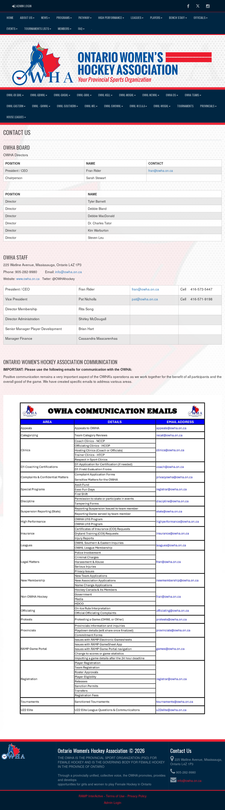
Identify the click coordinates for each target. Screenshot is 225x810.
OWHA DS (171, 95)
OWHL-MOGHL (126, 95)
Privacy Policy (137, 796)
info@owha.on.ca (68, 271)
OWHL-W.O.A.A (137, 106)
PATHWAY (83, 17)
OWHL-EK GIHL (14, 95)
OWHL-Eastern (15, 106)
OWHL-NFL (90, 106)
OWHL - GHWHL (40, 106)
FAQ (80, 28)
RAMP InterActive (91, 796)
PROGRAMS (63, 17)
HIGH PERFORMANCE (110, 17)
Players (155, 17)
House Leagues (15, 117)
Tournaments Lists (36, 28)
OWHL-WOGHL (161, 106)
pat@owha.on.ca (145, 298)
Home (10, 17)
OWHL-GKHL (83, 95)
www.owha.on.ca (28, 278)
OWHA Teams (192, 95)
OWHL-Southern (66, 106)
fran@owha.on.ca (160, 170)
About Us (26, 17)
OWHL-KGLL (104, 95)
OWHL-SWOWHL (112, 106)
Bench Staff (177, 17)
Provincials (207, 106)
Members (63, 28)
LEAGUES (136, 17)
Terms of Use (115, 796)
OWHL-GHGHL (61, 95)
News (44, 17)
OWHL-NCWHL (149, 95)
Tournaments (185, 106)
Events (11, 28)
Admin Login (112, 802)
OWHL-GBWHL (37, 95)
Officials (199, 17)
